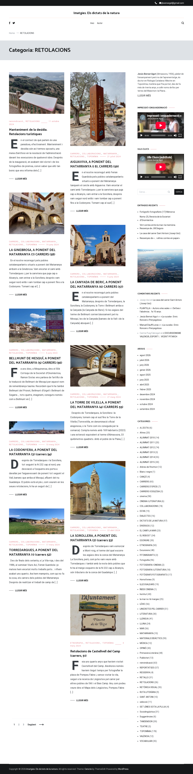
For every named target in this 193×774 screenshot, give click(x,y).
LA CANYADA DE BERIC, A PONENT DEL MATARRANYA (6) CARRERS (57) (96, 284)
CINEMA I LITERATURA (150, 501)
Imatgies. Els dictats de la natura (96, 13)
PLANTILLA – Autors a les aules (154, 308)
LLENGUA (144, 618)
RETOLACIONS (33, 121)
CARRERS (74, 154)
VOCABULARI (146, 741)
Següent (32, 724)
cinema (143, 496)
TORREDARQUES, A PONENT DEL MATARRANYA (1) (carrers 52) (33, 552)
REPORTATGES (147, 667)
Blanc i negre (146, 472)
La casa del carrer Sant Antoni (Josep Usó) (160, 233)
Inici (92, 23)
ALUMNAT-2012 (147, 447)
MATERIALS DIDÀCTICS (151, 638)
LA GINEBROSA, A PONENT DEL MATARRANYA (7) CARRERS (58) (32, 252)
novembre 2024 (147, 399)
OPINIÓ (143, 648)
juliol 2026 (144, 360)
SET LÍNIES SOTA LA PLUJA (153, 707)
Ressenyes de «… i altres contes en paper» (160, 238)
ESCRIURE (144, 540)
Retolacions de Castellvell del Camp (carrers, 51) (95, 653)
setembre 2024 (147, 409)
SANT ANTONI (146, 697)
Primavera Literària (149, 653)
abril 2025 (144, 384)
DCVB (142, 511)
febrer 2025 (145, 389)
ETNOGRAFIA (76, 643)
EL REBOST (145, 535)
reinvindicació (16, 121)
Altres (143, 432)
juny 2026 (144, 365)
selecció (143, 702)
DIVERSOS (145, 526)
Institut (143, 594)
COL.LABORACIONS (91, 154)
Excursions (145, 550)
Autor (100, 23)
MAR (142, 628)
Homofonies (146, 579)
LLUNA (143, 623)
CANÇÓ (143, 477)
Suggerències (146, 716)
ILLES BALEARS (147, 584)
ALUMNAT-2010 (147, 437)
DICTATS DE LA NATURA (151, 521)
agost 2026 (145, 355)
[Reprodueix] (141, 135)
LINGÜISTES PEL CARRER (152, 609)
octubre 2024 (146, 404)
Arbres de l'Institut (148, 467)
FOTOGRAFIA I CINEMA (150, 565)
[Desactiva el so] (175, 135)
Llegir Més (21, 179)
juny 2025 (144, 380)
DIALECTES (145, 516)
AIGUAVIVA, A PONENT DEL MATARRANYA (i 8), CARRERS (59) (94, 164)
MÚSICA (143, 643)
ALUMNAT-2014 (147, 457)
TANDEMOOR (146, 721)
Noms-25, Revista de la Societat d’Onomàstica (155, 218)
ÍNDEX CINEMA (146, 589)
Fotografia (145, 560)
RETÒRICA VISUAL (148, 687)
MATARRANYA (110, 154)
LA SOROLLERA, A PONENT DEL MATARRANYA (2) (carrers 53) (93, 538)
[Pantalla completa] (180, 135)
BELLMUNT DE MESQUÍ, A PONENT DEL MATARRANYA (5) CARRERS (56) (35, 360)
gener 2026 (145, 370)
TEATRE (144, 726)
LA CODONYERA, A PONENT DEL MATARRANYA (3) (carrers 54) (33, 452)
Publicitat (144, 658)
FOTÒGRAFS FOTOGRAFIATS (154, 574)
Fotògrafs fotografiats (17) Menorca (157, 212)
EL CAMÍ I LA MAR (148, 530)
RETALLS (144, 677)
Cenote (88, 769)
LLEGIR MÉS (144, 95)
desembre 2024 (147, 394)
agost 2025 (145, 375)
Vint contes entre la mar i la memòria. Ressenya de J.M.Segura (158, 227)
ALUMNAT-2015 (147, 462)
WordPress (123, 769)
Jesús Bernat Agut (149, 316)
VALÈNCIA (144, 736)
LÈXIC (142, 604)
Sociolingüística (147, 712)
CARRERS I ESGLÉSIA (150, 491)
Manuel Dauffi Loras (149, 325)
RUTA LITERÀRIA (148, 692)
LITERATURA (146, 614)
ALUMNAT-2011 (147, 442)
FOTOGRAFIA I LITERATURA (153, 569)
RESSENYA (145, 672)
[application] (161, 125)
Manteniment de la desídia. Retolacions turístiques (28, 132)
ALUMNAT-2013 (147, 452)
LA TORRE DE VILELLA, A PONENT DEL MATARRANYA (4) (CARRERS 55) (96, 405)
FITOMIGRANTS (147, 555)
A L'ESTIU (144, 428)
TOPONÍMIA (92, 156)
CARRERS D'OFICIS (149, 486)
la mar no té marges (149, 599)
